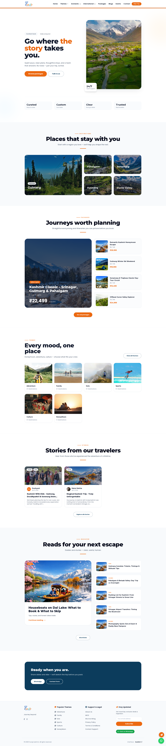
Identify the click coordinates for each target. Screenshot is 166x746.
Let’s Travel (101, 394)
